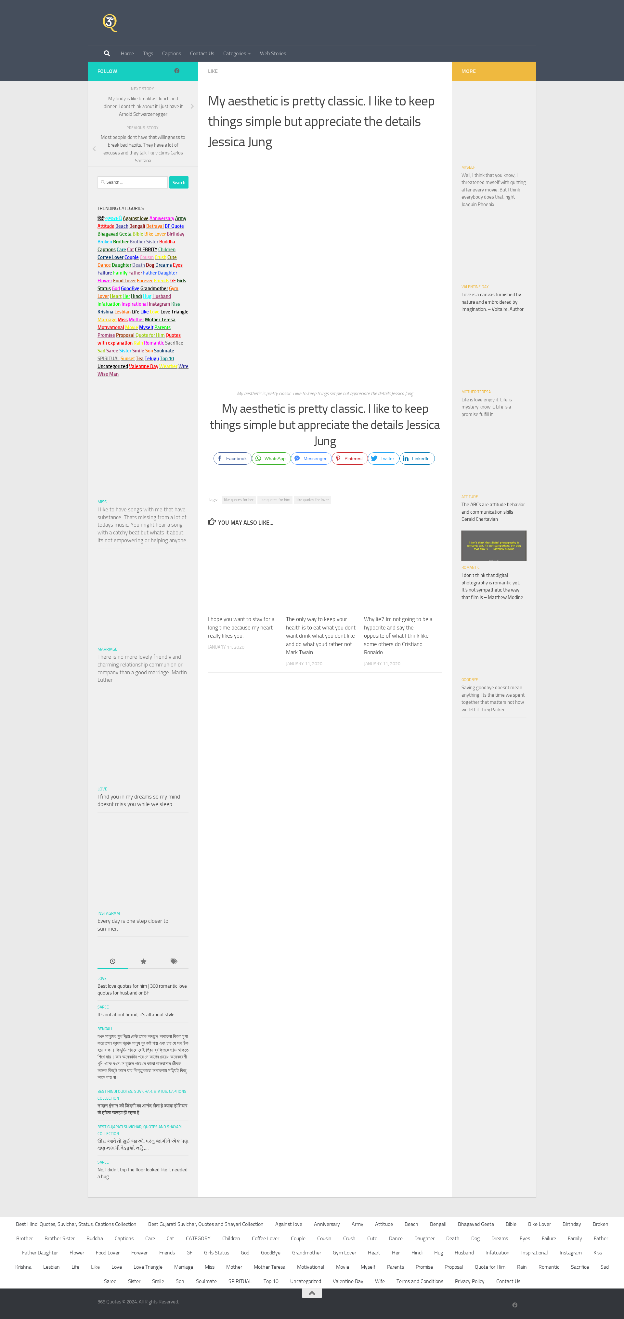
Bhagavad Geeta (476, 1224)
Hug (147, 296)
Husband (161, 296)
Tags (148, 53)
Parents (395, 1267)
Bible (511, 1224)
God (245, 1253)
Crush (349, 1238)
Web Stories (273, 53)
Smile (158, 1281)
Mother (234, 1267)
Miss (123, 320)
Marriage (107, 320)
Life (75, 1267)
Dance (396, 1238)
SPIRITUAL (109, 358)
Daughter (424, 1238)
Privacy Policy (470, 1281)
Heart (374, 1253)
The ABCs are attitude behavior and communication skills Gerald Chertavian (493, 512)
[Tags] (173, 962)
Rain (522, 1267)
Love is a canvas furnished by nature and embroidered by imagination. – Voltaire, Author (493, 302)
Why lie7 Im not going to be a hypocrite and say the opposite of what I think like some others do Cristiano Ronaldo (398, 635)
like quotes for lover (312, 499)
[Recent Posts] (113, 962)
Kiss (597, 1253)
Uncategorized (305, 1281)
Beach (121, 226)
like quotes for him (275, 499)
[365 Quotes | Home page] (110, 22)
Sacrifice (174, 343)
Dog (475, 1238)
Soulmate (206, 1281)
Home (127, 53)
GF (189, 1253)
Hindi (416, 1253)
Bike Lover (539, 1224)
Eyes (525, 1238)
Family (120, 273)
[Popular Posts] (143, 962)
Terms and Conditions (419, 1281)
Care (150, 1238)
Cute (372, 1238)
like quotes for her (239, 499)
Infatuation (498, 1253)
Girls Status (216, 1253)
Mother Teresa (476, 392)
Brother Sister (60, 1238)
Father (601, 1238)
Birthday (175, 234)
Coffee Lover (265, 1238)
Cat (170, 1238)
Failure (549, 1238)
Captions (171, 53)
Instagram (159, 304)
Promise (106, 335)
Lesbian (51, 1267)
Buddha (94, 1238)
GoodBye (470, 680)
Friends (167, 1253)
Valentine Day (143, 366)
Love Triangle (148, 1267)
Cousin (324, 1238)
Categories (234, 53)
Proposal (454, 1267)
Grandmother (306, 1253)
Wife (380, 1281)
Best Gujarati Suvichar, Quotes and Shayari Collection (206, 1224)
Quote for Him (490, 1267)
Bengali (105, 1029)
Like (213, 71)
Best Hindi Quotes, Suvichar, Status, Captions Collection (76, 1224)
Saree (103, 1007)
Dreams (499, 1238)
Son (180, 1281)
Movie (342, 1267)
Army (357, 1224)
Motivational (310, 1267)
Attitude (106, 226)
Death (453, 1238)
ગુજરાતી (113, 218)
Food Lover (108, 1253)
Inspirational (534, 1253)
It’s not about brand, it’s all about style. (137, 1015)
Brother (24, 1238)
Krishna (23, 1267)
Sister (134, 1281)
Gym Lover (344, 1253)
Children (231, 1238)
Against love (288, 1224)
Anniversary (327, 1224)
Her (126, 296)
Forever (139, 1253)
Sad (605, 1267)
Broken (600, 1224)
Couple (298, 1238)
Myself (468, 167)
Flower (77, 1253)
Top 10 (271, 1281)
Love (102, 789)
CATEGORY (198, 1238)
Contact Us (202, 53)
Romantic (471, 567)
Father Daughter (40, 1253)
